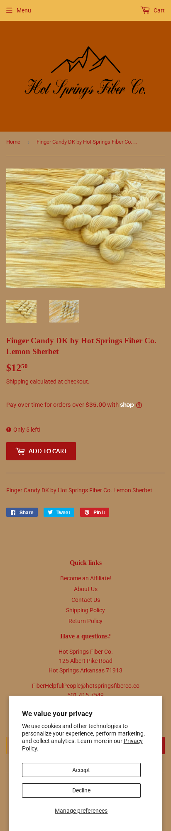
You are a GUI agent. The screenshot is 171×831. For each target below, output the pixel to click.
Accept (81, 770)
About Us (86, 589)
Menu (24, 10)
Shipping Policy (85, 610)
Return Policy (85, 621)
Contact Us (85, 599)
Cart (158, 10)
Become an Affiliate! (85, 578)
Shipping (17, 381)
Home (13, 142)
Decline (81, 790)
